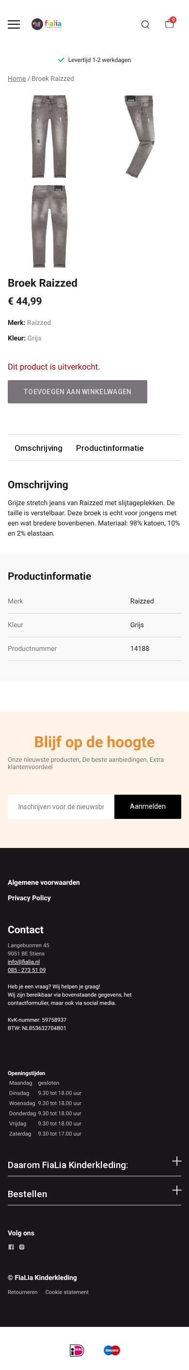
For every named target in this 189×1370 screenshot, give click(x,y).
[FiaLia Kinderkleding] (47, 24)
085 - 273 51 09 (27, 970)
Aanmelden (148, 806)
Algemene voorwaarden (44, 883)
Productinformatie (109, 448)
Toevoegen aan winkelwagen (77, 392)
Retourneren (23, 1292)
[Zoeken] (145, 25)
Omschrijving (39, 448)
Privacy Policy (29, 898)
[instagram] (21, 1248)
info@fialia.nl (24, 961)
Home (17, 79)
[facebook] (11, 1248)
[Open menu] (14, 24)
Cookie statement (67, 1292)
